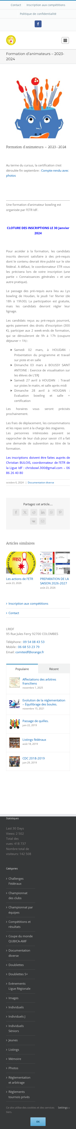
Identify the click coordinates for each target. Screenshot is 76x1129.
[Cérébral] (38, 106)
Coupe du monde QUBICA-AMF (21, 938)
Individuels (16, 1007)
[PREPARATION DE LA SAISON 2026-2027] (55, 554)
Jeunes (13, 1040)
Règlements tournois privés (19, 1094)
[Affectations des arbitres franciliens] (14, 680)
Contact (14, 613)
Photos (13, 1068)
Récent (54, 669)
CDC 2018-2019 (33, 758)
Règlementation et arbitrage (19, 1079)
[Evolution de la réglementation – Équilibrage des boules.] (14, 701)
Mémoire (15, 1059)
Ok (38, 1121)
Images (13, 998)
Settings (63, 1107)
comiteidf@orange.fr (29, 652)
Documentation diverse (41, 482)
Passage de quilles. (35, 721)
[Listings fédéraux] (14, 740)
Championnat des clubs (18, 895)
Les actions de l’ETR (19, 579)
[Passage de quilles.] (14, 721)
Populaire (22, 669)
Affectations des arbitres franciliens (39, 681)
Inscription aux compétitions (28, 603)
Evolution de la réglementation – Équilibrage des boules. (43, 702)
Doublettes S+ (18, 974)
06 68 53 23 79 (29, 647)
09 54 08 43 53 (34, 642)
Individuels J (17, 1016)
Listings (14, 1049)
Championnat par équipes (21, 909)
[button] (9, 571)
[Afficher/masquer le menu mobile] (65, 40)
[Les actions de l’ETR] (21, 554)
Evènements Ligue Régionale (19, 985)
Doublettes (16, 965)
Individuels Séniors (16, 1028)
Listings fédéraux (34, 740)
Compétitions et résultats (20, 924)
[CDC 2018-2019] (14, 759)
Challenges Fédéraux (16, 880)
